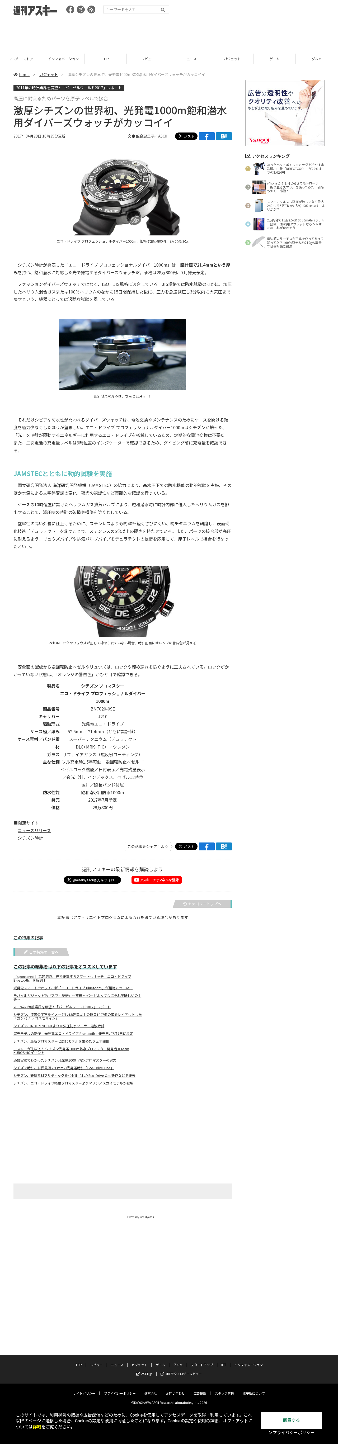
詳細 (37, 1426)
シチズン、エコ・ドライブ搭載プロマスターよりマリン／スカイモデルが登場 (73, 1083)
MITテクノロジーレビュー (184, 1373)
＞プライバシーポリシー (291, 1432)
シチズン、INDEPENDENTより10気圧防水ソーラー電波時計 (58, 1026)
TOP (105, 58)
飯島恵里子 (145, 136)
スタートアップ (202, 1364)
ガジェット (232, 58)
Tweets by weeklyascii (140, 1217)
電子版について (254, 1393)
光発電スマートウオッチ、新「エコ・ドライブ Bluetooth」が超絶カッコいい (73, 988)
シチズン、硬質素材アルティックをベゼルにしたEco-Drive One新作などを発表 (74, 1075)
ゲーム (274, 58)
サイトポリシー (84, 1393)
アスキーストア (21, 58)
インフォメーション (63, 58)
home (24, 74)
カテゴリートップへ (204, 903)
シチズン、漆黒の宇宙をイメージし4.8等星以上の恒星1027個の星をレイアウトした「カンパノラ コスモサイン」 (77, 1016)
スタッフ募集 (224, 1393)
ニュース (190, 58)
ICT (223, 1364)
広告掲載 (200, 1393)
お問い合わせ (175, 1393)
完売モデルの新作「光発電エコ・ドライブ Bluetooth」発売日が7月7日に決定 (73, 1033)
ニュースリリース (34, 830)
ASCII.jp (146, 1373)
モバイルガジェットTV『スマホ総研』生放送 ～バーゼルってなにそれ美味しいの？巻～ (77, 997)
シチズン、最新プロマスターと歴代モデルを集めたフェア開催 (61, 1041)
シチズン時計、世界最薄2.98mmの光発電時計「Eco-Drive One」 (63, 1068)
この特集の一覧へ (44, 952)
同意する (291, 1420)
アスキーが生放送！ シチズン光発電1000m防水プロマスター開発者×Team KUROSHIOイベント (71, 1050)
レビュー (148, 58)
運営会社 (150, 1393)
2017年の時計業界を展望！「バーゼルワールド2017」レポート (69, 87)
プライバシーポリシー (120, 1393)
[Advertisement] (169, 33)
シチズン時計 (30, 838)
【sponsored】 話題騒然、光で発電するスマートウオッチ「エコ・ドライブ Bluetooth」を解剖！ (72, 978)
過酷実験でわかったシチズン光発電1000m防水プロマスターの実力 (64, 1060)
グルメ (317, 58)
